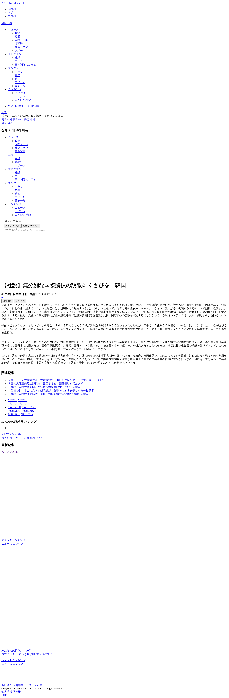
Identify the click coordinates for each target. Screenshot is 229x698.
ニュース (13, 29)
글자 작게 (7, 301)
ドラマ (19, 71)
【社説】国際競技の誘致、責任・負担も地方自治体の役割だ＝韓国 (48, 394)
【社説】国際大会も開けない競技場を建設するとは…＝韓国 (44, 387)
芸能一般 (20, 85)
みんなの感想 (23, 100)
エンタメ (13, 68)
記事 (11, 434)
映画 (17, 78)
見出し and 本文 (31, 225)
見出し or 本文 (12, 225)
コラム (19, 61)
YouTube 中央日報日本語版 (24, 106)
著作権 (17, 691)
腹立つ (5, 654)
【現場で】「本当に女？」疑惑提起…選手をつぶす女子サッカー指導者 (51, 390)
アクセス (20, 92)
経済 (17, 36)
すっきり (24, 654)
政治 (17, 33)
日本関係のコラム (25, 64)
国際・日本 (21, 40)
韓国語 (12, 9)
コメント (20, 96)
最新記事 (6, 23)
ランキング (14, 89)
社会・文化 (21, 47)
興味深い (35, 654)
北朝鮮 (19, 43)
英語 (10, 12)
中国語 (12, 16)
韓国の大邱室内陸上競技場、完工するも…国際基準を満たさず (45, 383)
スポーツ (20, 50)
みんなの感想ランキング (16, 650)
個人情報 (6, 691)
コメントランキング (13, 660)
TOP (4, 695)
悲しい (14, 654)
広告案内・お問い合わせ (27, 685)
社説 (17, 57)
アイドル (20, 82)
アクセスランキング (13, 540)
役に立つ (47, 654)
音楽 (17, 75)
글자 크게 (20, 301)
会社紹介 (6, 685)
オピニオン (14, 54)
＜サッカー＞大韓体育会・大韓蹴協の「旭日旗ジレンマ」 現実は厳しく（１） (56, 380)
